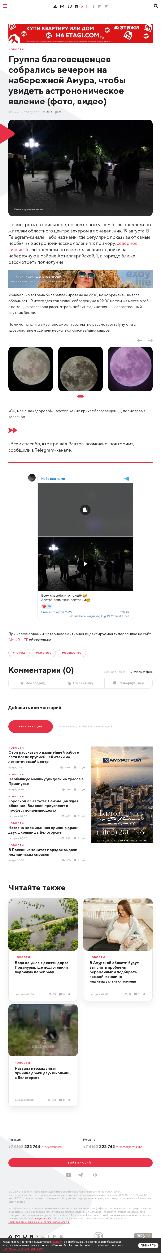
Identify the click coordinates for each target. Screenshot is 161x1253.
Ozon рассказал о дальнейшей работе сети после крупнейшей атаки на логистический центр (43, 757)
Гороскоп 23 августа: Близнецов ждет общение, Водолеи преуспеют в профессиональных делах (43, 805)
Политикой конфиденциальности (23, 1248)
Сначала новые (114, 671)
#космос (44, 652)
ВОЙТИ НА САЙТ (80, 1162)
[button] (95, 1175)
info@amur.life (51, 1147)
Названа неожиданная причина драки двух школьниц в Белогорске (43, 829)
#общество (72, 652)
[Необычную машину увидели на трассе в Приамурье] (84, 790)
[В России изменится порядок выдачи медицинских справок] (84, 860)
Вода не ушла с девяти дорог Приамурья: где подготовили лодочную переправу (41, 967)
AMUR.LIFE (18, 640)
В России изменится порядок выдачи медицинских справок (42, 852)
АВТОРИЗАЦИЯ (30, 726)
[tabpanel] (31, 369)
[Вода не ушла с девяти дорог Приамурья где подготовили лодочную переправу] (69, 994)
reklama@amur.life (129, 1147)
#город (19, 652)
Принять (148, 1245)
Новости (16, 49)
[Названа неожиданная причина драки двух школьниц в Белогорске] (84, 838)
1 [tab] (80, 396)
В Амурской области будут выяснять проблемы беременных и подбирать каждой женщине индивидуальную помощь (114, 971)
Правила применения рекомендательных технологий (39, 1221)
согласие (56, 1241)
